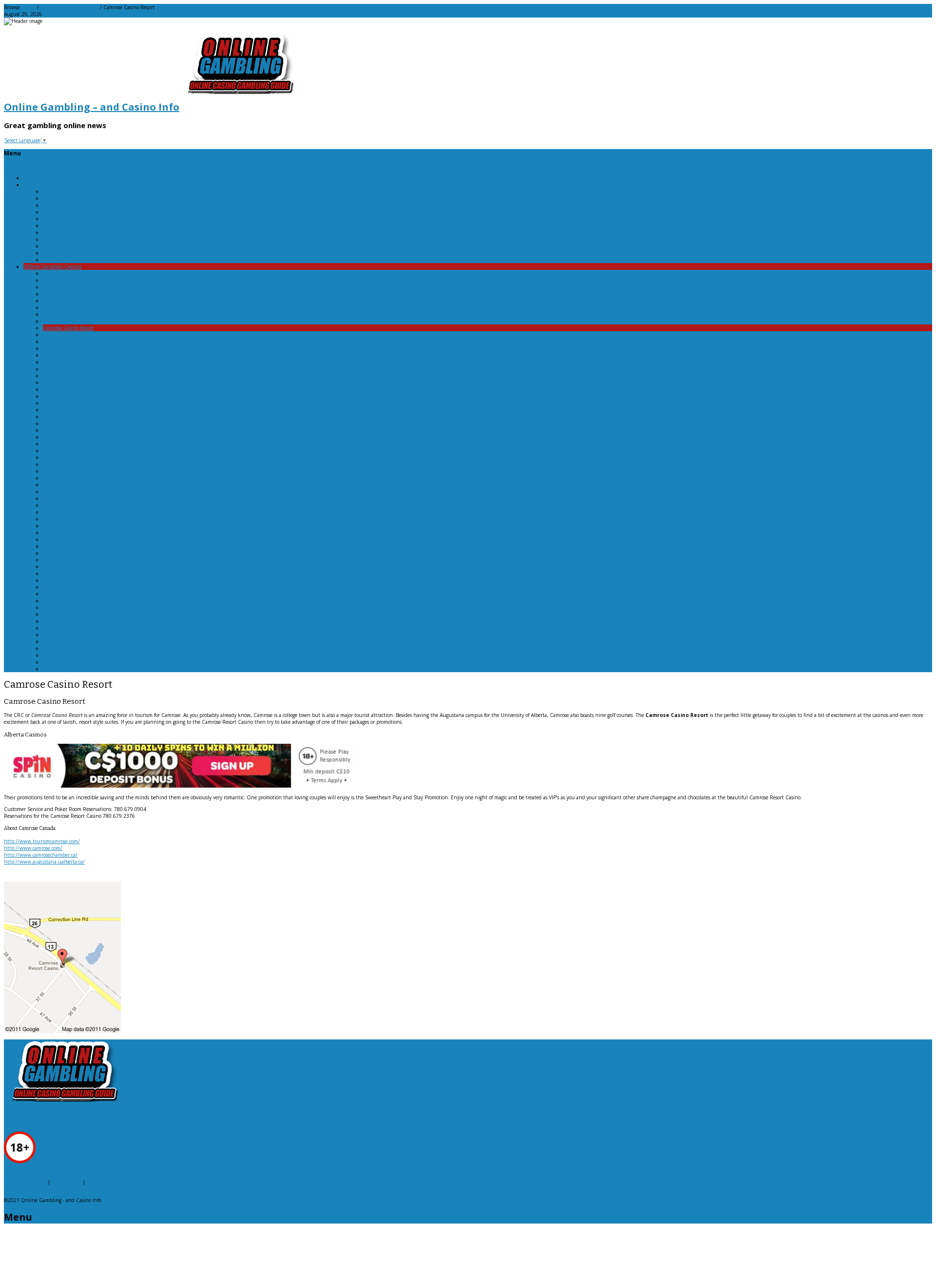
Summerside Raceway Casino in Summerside (93, 573)
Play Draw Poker (61, 225)
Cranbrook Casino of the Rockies (79, 396)
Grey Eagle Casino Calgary (72, 464)
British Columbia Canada (71, 307)
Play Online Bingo (63, 246)
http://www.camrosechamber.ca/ (41, 854)
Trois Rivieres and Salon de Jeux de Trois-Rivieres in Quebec (110, 614)
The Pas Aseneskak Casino (72, 587)
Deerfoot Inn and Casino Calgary (80, 416)
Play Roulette (58, 259)
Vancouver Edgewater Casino (75, 621)
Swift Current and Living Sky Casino (84, 580)
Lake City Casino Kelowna (72, 505)
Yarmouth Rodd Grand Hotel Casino (84, 655)
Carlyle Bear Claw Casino (71, 334)
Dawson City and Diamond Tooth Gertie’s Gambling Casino (110, 409)
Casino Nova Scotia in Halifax (76, 361)
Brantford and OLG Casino (73, 300)
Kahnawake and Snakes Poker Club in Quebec (96, 484)
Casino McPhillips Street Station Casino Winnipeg (99, 355)
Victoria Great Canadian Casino (78, 627)
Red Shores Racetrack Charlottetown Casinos (93, 525)
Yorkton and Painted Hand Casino (81, 668)
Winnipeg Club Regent (69, 648)
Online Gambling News (114, 1181)
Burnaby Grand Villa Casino (74, 314)
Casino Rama (57, 375)
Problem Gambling (25, 1181)
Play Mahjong (58, 239)
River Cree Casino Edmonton (75, 552)
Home (29, 7)
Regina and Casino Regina (72, 532)
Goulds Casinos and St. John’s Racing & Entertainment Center (113, 450)
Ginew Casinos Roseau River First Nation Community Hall (109, 443)
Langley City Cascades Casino (75, 518)
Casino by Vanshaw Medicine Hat (80, 341)
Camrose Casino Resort (68, 327)
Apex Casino (56, 273)
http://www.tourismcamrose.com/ (42, 841)
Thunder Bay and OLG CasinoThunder (87, 600)
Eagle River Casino (63, 423)
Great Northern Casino (69, 457)
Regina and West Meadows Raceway (83, 539)
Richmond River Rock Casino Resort (83, 546)
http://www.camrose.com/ (33, 848)
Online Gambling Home (50, 177)
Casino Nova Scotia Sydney (73, 368)
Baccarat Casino (60, 280)
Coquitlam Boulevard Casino (75, 389)
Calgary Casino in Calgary (71, 321)
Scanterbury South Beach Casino (80, 559)
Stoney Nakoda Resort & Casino (78, 566)
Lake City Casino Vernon (70, 512)
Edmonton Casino (63, 430)
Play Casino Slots (62, 211)
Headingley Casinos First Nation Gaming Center (97, 471)
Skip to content (21, 166)
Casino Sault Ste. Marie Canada (79, 382)
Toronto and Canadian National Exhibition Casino (99, 607)
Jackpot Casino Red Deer (70, 477)
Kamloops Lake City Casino (73, 491)
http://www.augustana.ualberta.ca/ (44, 861)
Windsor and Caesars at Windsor (79, 641)
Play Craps (54, 218)
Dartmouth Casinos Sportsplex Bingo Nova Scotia (98, 402)
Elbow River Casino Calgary (73, 437)
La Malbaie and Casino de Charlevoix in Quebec (97, 498)
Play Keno (54, 232)
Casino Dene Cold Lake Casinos (78, 348)
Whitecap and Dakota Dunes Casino (84, 634)
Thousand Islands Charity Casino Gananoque (94, 593)
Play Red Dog (58, 252)
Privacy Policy (66, 1181)
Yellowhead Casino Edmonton (76, 662)
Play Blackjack (58, 198)
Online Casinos (40, 184)
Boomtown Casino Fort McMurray (80, 293)
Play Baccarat (57, 191)
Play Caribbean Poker (67, 205)
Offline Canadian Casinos (69, 7)
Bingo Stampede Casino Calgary (78, 286)
